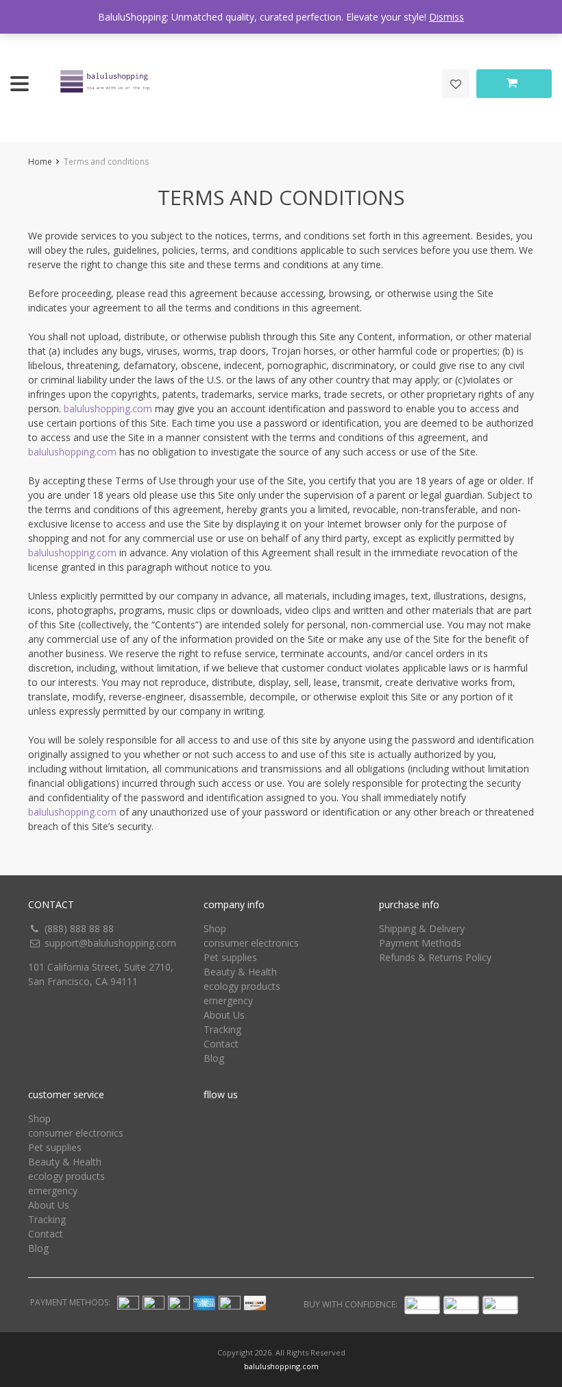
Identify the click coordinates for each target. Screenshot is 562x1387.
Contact (221, 1043)
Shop (215, 928)
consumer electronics (251, 942)
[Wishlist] (455, 83)
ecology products (242, 986)
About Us (224, 1014)
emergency (228, 1000)
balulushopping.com (108, 408)
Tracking (222, 1029)
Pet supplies (230, 957)
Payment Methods (420, 942)
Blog (214, 1058)
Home (40, 161)
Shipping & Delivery (422, 928)
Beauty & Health (240, 971)
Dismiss (446, 16)
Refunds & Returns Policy (435, 957)
